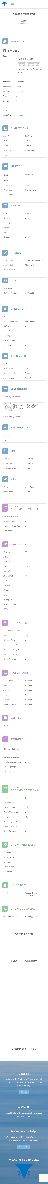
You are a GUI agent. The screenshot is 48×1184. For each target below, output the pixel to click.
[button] (12, 3)
